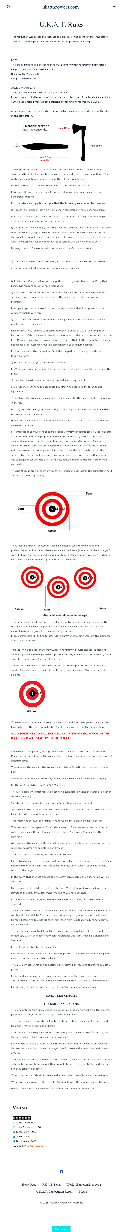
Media (83, 1192)
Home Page (29, 1185)
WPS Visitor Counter (33, 1146)
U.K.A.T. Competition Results (55, 1192)
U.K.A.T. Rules (51, 1185)
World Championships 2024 (83, 1185)
